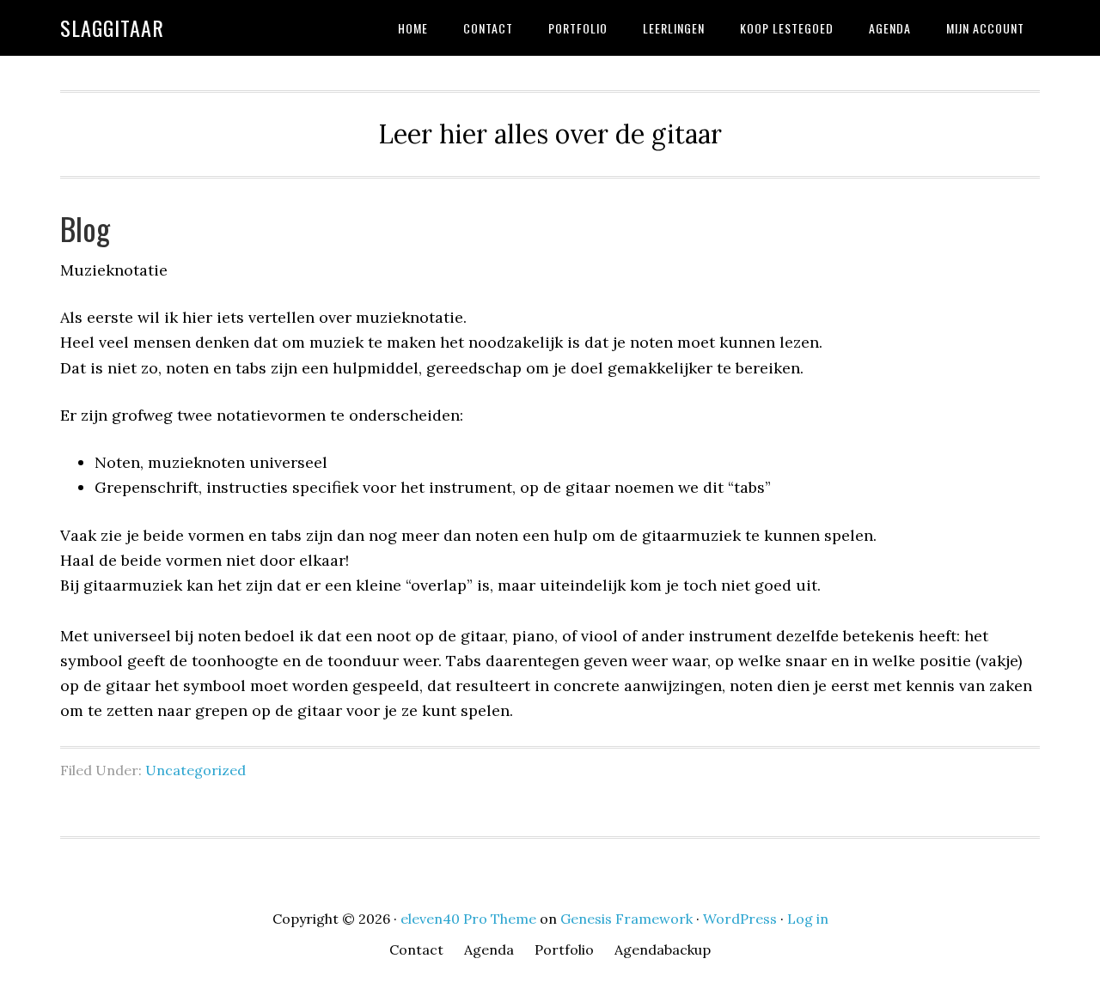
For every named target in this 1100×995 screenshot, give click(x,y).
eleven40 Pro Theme (468, 918)
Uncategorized (195, 770)
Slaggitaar (112, 27)
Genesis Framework (626, 918)
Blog (85, 228)
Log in (807, 918)
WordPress (740, 918)
